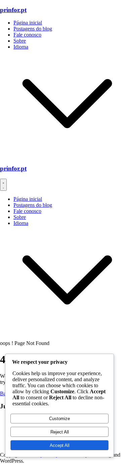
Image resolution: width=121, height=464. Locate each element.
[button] (67, 155)
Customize (59, 418)
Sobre (19, 41)
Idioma (20, 47)
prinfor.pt (13, 9)
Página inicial (27, 22)
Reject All (59, 431)
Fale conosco (27, 35)
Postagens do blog (32, 29)
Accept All (60, 445)
